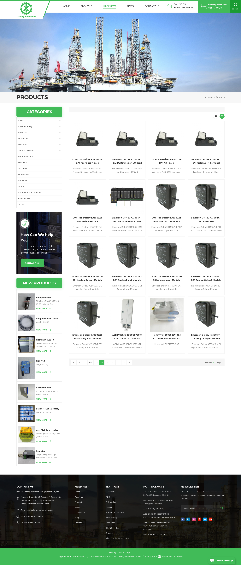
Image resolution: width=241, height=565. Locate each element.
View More (42, 309)
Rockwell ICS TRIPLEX (29, 192)
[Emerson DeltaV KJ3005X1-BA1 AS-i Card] (166, 139)
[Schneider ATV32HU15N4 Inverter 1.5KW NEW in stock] (26, 455)
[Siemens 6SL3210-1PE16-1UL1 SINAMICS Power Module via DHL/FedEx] (26, 344)
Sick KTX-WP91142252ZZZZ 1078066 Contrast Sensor (46, 361)
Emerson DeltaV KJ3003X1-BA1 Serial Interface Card (127, 219)
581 (112, 362)
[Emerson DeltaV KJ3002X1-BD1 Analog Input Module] (127, 256)
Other (21, 204)
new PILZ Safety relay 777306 (47, 430)
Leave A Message (224, 560)
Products (109, 6)
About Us (86, 6)
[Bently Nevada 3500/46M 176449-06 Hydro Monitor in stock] (26, 392)
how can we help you (37, 237)
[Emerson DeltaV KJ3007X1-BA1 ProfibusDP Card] (87, 139)
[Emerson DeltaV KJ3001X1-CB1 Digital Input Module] (206, 315)
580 (107, 362)
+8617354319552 (38, 516)
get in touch (215, 8)
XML (140, 556)
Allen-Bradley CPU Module (117, 538)
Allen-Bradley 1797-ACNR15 (155, 534)
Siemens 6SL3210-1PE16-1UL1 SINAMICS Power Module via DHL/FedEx (47, 340)
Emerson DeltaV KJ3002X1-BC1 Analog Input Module (166, 278)
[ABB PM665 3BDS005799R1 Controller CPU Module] (127, 315)
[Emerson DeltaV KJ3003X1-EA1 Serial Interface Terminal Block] (87, 198)
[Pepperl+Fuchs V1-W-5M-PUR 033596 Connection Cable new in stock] (26, 323)
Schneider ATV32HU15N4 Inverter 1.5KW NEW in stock (48, 451)
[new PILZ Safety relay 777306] (26, 434)
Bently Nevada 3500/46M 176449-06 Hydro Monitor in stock (48, 387)
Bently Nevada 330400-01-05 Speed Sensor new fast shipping (47, 297)
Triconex (22, 168)
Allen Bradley (25, 126)
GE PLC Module (112, 528)
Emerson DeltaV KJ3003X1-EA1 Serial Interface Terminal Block (88, 219)
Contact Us (152, 6)
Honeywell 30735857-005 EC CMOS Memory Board (167, 337)
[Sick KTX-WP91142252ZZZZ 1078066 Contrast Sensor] (26, 368)
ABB (20, 120)
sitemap (78, 523)
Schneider (23, 138)
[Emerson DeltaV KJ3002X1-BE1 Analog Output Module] (87, 256)
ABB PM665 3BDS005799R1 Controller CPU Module (127, 337)
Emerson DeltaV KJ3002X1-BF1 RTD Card (206, 219)
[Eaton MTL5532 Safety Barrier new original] (26, 413)
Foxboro (22, 162)
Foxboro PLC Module (115, 512)
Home (66, 6)
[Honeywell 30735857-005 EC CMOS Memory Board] (166, 315)
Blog (77, 517)
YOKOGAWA (24, 198)
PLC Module (111, 502)
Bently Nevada (25, 156)
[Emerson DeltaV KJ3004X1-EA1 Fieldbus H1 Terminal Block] (206, 139)
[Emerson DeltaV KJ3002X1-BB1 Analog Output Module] (206, 256)
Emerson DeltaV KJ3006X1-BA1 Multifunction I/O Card (127, 161)
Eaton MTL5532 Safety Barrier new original (47, 409)
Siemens (22, 144)
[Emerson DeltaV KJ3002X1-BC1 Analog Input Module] (166, 256)
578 (96, 362)
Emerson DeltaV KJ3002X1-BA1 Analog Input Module (87, 337)
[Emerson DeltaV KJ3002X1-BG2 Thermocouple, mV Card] (166, 198)
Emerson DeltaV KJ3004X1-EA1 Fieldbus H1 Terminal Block (206, 161)
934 (124, 362)
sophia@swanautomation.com (40, 510)
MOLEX (22, 186)
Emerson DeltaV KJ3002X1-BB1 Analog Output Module (206, 278)
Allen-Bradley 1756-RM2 (153, 509)
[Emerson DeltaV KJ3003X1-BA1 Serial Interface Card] (127, 198)
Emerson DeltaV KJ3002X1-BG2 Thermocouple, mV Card (166, 219)
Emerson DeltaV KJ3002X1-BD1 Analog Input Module (127, 278)
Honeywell (23, 174)
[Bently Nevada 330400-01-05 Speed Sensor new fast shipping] (26, 301)
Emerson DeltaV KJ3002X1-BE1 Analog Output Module (87, 278)
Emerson (22, 132)
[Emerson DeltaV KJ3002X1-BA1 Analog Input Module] (87, 315)
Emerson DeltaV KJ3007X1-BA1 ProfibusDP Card (87, 161)
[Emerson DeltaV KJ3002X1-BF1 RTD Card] (206, 198)
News (130, 6)
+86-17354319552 (183, 7)
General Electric (26, 150)
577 (90, 362)
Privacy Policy (151, 556)
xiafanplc (127, 552)
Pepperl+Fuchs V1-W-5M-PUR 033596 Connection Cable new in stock (47, 318)
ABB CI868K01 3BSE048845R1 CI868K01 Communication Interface (157, 525)
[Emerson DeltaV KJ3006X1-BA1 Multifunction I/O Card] (127, 139)
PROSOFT (23, 180)
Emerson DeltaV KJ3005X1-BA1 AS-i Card (167, 161)
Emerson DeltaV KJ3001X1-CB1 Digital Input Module (206, 337)
